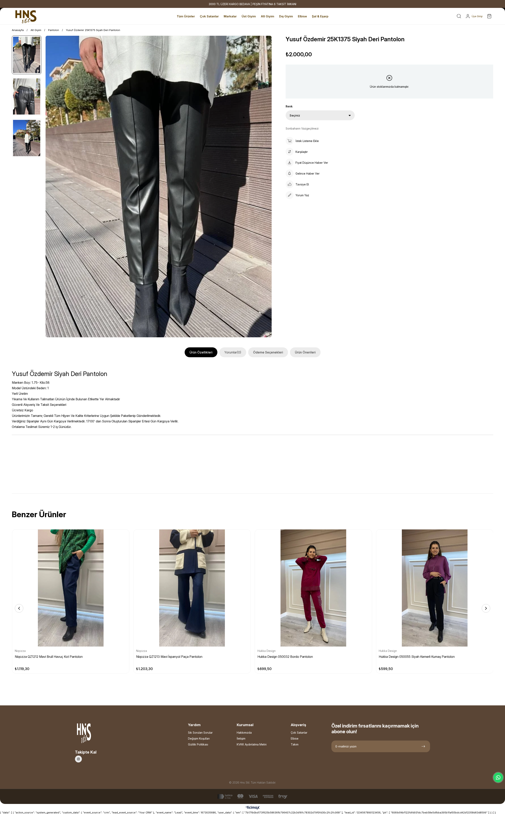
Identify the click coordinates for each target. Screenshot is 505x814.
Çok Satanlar (299, 732)
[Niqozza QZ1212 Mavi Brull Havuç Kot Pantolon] (70, 588)
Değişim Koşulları (199, 738)
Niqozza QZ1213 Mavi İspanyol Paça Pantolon (169, 657)
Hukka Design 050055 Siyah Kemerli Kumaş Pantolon (417, 657)
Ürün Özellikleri (201, 352)
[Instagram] (78, 759)
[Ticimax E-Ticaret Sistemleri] (253, 808)
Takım (294, 744)
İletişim (241, 738)
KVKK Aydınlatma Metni (252, 744)
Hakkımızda (244, 732)
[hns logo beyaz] (94, 734)
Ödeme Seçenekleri (268, 352)
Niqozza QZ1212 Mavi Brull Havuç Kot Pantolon (49, 657)
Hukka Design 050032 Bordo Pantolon (285, 657)
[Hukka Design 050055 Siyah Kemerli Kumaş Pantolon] (434, 588)
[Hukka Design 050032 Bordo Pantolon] (313, 588)
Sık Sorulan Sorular (200, 732)
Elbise (294, 738)
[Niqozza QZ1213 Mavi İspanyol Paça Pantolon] (192, 588)
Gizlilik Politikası (198, 744)
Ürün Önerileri (305, 352)
